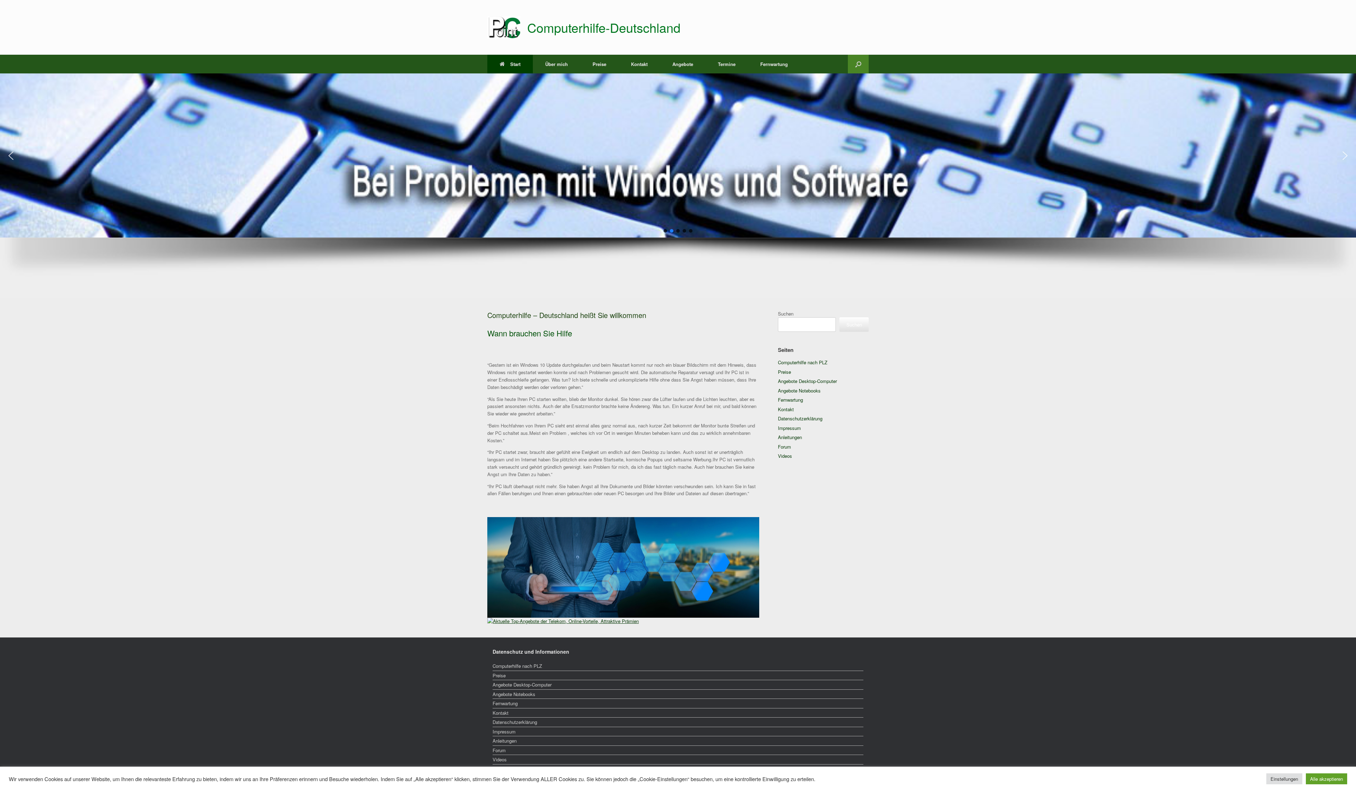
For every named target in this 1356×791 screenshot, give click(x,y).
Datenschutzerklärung (800, 418)
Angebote (682, 64)
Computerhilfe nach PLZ (802, 362)
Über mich (556, 64)
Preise (599, 64)
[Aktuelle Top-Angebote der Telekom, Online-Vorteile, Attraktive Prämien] (563, 621)
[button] (858, 64)
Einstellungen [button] (1284, 778)
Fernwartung (774, 64)
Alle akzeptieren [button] (1326, 778)
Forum (784, 446)
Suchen (785, 313)
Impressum (789, 428)
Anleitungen (790, 437)
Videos (785, 456)
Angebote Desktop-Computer (807, 381)
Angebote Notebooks (799, 390)
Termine (727, 64)
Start (515, 64)
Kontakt (639, 64)
